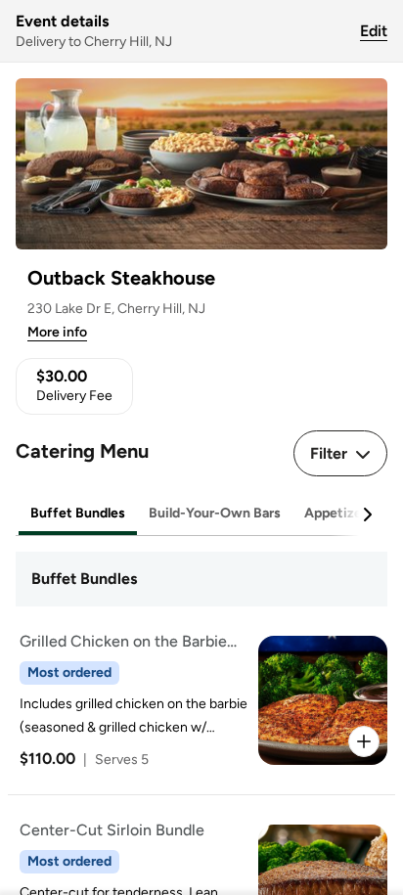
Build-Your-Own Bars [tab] (215, 513)
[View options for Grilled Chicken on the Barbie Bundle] (364, 741)
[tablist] (201, 514)
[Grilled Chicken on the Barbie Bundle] (197, 700)
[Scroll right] (367, 514)
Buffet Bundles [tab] (77, 513)
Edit (373, 31)
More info (57, 332)
